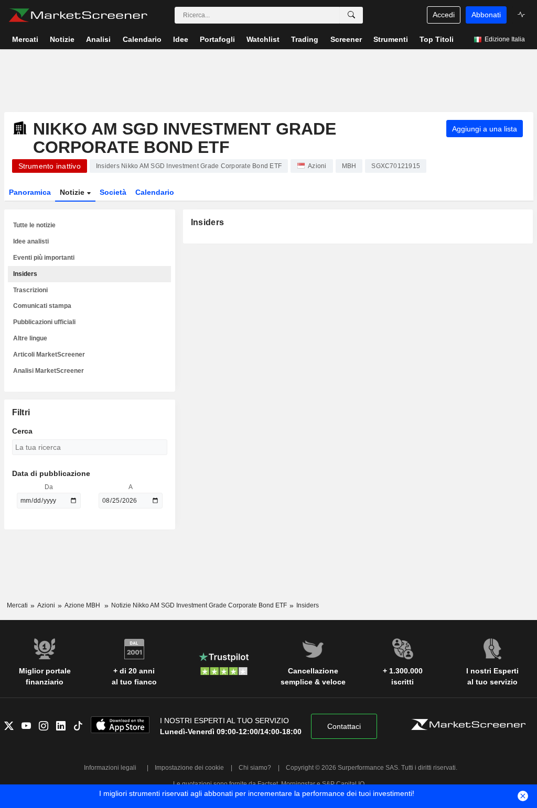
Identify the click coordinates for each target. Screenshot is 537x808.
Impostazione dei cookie (189, 767)
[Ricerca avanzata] (351, 15)
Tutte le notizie (34, 225)
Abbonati (486, 14)
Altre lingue (30, 338)
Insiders (25, 274)
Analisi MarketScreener (48, 370)
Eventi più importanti (43, 257)
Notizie (73, 192)
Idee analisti (31, 241)
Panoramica (30, 192)
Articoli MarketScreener (49, 354)
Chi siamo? (255, 767)
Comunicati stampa (42, 305)
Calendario (154, 192)
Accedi (444, 14)
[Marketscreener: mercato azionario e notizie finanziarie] (78, 15)
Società (113, 192)
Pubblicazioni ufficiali (44, 322)
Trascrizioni (30, 290)
